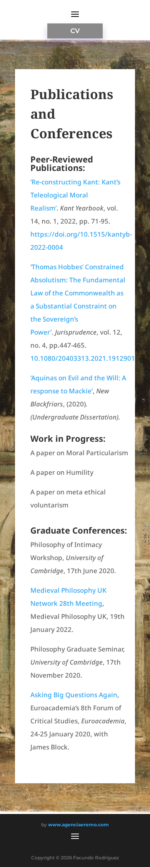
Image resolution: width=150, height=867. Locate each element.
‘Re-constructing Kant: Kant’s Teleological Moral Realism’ (75, 194)
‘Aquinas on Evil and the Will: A (78, 377)
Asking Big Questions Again (73, 694)
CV (75, 31)
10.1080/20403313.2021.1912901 (82, 358)
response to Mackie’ (61, 390)
